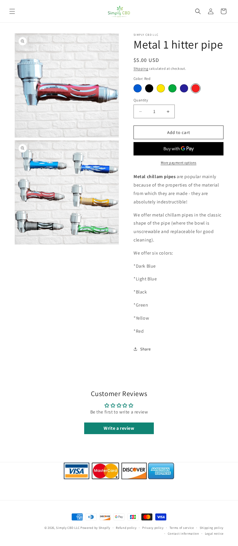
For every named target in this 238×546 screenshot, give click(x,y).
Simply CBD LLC (68, 528)
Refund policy (126, 528)
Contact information (183, 533)
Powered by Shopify (95, 528)
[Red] (196, 88)
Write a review (119, 428)
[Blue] (138, 88)
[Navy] (184, 88)
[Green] (172, 88)
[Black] (149, 88)
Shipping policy (212, 528)
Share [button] (145, 349)
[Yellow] (161, 88)
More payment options (178, 162)
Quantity (141, 100)
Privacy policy (153, 528)
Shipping (141, 68)
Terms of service (182, 528)
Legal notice (214, 533)
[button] (12, 11)
